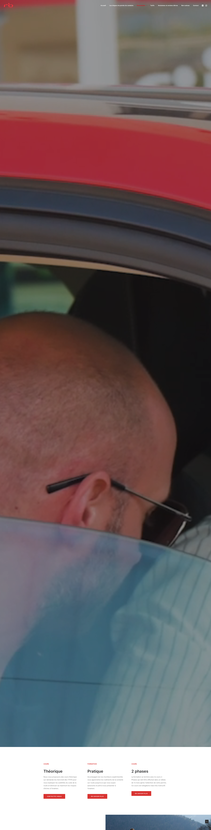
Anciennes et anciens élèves (168, 5)
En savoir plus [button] (97, 796)
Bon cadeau (185, 5)
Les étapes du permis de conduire (121, 5)
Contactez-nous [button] (54, 796)
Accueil (103, 5)
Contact (196, 5)
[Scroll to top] (207, 821)
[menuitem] (103, 5)
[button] (203, 5)
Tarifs (152, 5)
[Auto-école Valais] (8, 5)
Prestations (141, 5)
